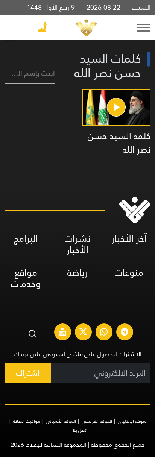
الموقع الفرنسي (97, 421)
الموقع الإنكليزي (132, 421)
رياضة (77, 272)
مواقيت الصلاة (26, 421)
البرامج (26, 238)
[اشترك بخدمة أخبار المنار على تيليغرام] (124, 333)
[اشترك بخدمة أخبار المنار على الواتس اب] (104, 333)
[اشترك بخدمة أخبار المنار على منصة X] (83, 333)
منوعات (129, 272)
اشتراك (28, 373)
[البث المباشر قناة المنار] (62, 333)
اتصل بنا (80, 430)
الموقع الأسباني (61, 421)
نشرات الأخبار (78, 244)
